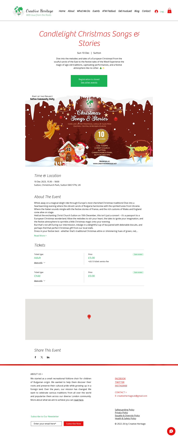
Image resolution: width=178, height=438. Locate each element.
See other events (89, 82)
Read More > (40, 235)
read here (78, 399)
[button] (169, 10)
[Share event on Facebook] (35, 357)
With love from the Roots (38, 15)
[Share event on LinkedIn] (48, 357)
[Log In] (156, 11)
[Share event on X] (42, 357)
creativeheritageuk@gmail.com (132, 395)
